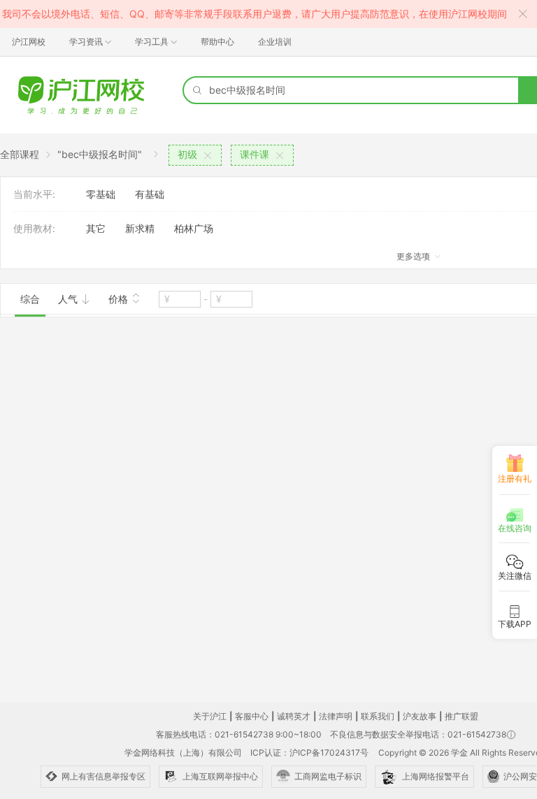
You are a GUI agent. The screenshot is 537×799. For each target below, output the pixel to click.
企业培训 (275, 41)
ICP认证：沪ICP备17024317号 (309, 752)
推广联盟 (461, 716)
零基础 (100, 194)
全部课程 (19, 154)
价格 (119, 299)
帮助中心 (217, 41)
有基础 (149, 194)
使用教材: (34, 228)
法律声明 (335, 716)
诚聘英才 (293, 716)
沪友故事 (419, 716)
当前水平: (34, 194)
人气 (69, 299)
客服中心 (251, 716)
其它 (96, 228)
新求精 (140, 228)
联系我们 (377, 716)
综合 (30, 299)
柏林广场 (193, 228)
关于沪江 (210, 716)
